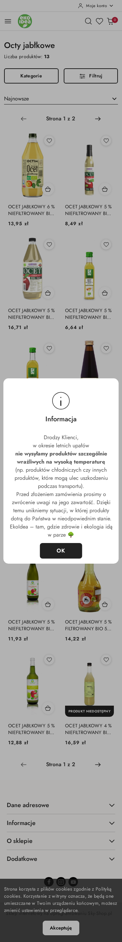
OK (61, 551)
